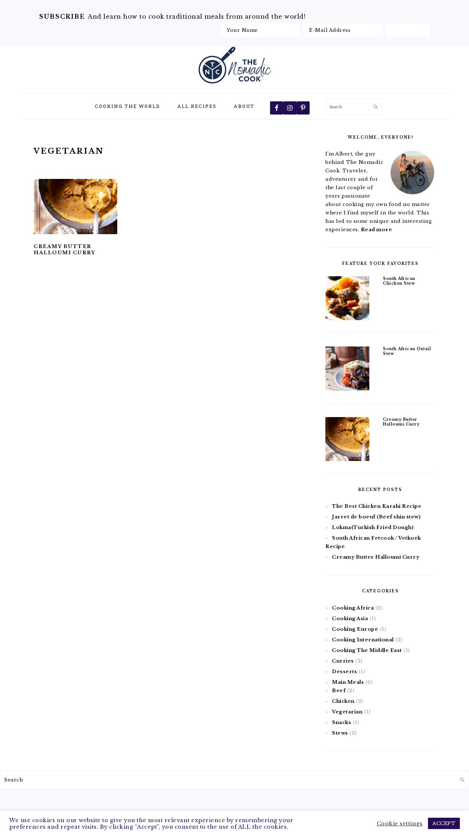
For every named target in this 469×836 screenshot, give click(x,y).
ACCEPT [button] (443, 823)
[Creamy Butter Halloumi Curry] (347, 440)
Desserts (344, 671)
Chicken (343, 701)
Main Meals (348, 682)
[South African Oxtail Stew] (347, 369)
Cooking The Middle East (367, 650)
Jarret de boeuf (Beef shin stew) (376, 517)
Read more (376, 229)
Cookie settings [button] (400, 823)
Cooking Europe (355, 629)
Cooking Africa (353, 608)
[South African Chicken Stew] (347, 299)
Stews (340, 733)
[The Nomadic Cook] (235, 84)
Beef (339, 690)
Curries (343, 661)
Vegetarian (347, 712)
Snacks (341, 722)
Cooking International (363, 639)
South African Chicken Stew (399, 281)
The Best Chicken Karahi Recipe (376, 506)
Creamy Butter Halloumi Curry (64, 249)
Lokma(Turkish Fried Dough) (373, 527)
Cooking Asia (350, 618)
